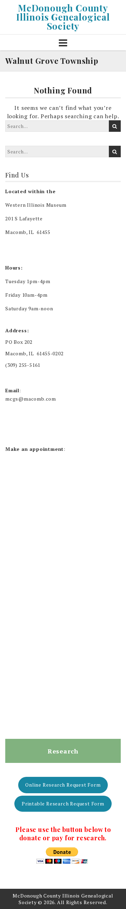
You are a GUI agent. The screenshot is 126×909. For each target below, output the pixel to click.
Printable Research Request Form (63, 803)
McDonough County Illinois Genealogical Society (63, 17)
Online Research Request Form (62, 784)
